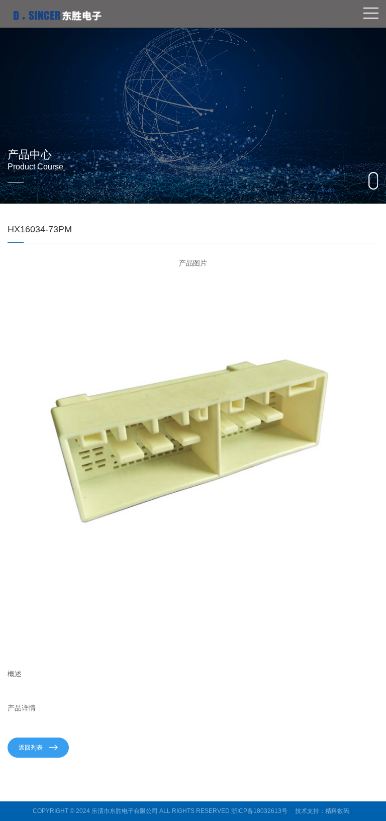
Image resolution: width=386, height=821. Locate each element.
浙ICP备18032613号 (259, 810)
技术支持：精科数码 (322, 810)
